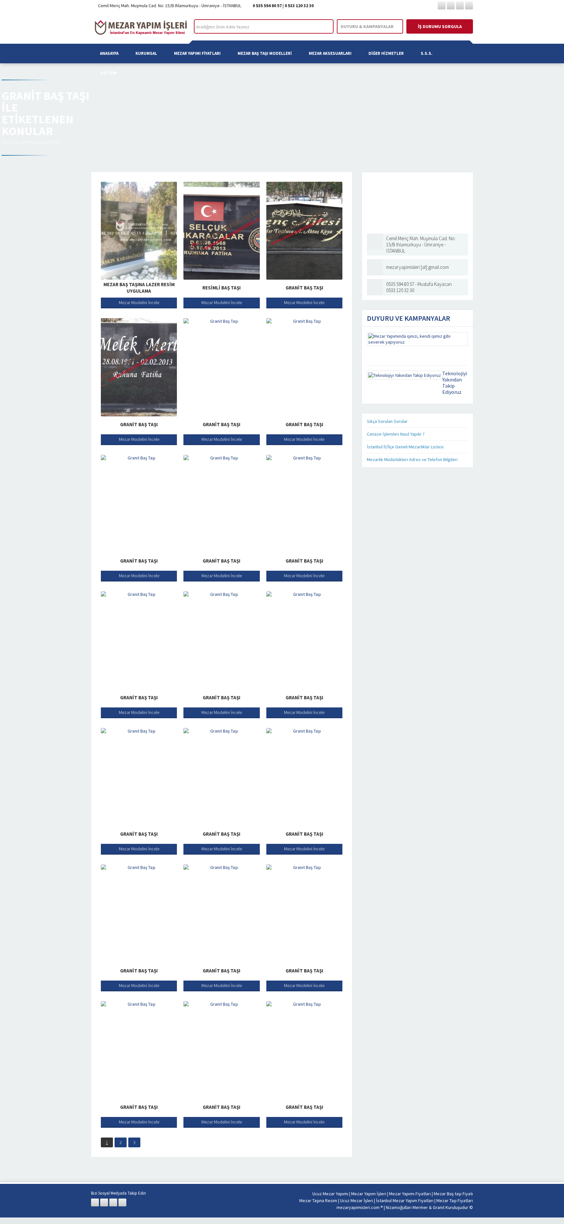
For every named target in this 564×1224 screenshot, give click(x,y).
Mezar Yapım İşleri (368, 1194)
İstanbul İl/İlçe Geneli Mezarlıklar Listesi (405, 447)
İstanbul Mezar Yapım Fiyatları (404, 1200)
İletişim (108, 73)
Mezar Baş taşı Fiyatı (453, 1194)
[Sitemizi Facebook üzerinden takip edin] (442, 5)
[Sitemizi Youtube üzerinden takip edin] (469, 5)
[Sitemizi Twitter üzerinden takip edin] (451, 5)
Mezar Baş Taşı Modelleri (265, 53)
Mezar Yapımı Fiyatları (197, 53)
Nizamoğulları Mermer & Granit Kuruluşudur (427, 1207)
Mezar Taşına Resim (318, 1200)
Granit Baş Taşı (304, 288)
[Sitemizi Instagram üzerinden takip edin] (460, 5)
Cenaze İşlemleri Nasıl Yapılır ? (396, 434)
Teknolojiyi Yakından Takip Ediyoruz (454, 382)
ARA (323, 26)
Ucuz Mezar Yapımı (330, 1194)
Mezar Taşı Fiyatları (454, 1200)
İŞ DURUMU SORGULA (440, 26)
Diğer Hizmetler (386, 53)
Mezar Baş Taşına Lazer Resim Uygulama (139, 287)
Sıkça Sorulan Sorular (387, 421)
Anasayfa (109, 53)
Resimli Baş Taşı (221, 288)
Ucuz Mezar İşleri (356, 1200)
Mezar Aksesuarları (330, 53)
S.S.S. (426, 53)
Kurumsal (146, 53)
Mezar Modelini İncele (139, 302)
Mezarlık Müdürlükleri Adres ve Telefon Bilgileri (412, 459)
